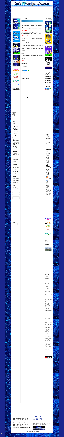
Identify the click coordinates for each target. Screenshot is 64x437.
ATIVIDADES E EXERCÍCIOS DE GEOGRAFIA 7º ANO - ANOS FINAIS (48, 170)
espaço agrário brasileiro (47, 351)
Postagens (14, 223)
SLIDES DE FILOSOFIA (47, 349)
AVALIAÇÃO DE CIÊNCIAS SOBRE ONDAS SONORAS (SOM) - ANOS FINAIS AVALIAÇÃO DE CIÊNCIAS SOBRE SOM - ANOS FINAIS (48, 318)
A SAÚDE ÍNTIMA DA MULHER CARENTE (48, 284)
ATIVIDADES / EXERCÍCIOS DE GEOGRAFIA (16, 146)
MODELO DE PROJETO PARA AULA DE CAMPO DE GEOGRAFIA (16, 175)
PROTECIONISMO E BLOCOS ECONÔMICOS (48, 333)
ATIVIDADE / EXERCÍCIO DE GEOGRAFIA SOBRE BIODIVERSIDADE (16, 164)
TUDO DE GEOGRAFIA (38, 418)
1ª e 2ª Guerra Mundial (47, 278)
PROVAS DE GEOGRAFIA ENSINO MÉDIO (16, 77)
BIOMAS (14, 169)
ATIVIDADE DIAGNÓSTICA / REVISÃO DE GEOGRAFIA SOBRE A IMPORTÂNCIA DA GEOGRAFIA (48, 312)
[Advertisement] (32, 12)
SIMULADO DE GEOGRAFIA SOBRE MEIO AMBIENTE (48, 346)
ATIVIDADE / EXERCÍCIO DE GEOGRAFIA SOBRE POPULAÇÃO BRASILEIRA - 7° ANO (48, 304)
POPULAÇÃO (48, 332)
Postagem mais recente (24, 94)
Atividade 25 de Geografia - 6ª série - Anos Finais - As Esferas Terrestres (48, 183)
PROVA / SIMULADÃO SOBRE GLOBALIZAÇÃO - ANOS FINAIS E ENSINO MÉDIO (48, 338)
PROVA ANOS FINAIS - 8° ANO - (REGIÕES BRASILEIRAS (48, 343)
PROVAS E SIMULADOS (48, 344)
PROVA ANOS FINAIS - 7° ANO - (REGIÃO (16, 178)
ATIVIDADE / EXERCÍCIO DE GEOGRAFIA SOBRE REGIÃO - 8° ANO (48, 306)
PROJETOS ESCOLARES (16, 78)
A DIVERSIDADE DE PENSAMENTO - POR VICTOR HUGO (15, 159)
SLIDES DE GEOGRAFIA (48, 218)
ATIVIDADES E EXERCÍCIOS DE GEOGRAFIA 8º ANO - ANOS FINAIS (16, 151)
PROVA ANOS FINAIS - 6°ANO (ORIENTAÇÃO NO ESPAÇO (48, 340)
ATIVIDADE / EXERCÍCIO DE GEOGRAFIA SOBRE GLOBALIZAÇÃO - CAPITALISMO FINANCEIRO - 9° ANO (48, 292)
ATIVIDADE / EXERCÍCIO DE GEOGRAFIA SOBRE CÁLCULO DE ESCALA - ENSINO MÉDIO (48, 288)
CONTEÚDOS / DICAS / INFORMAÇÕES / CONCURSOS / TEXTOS (48, 167)
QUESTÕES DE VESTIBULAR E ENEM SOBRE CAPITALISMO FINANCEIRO (16, 182)
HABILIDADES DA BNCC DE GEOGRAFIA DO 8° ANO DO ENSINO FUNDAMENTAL (16, 171)
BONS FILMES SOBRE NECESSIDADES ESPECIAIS (48, 324)
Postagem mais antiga (40, 94)
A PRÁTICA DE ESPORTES (47, 283)
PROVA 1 (48, 339)
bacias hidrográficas (15, 188)
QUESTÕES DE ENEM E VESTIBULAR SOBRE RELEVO (48, 345)
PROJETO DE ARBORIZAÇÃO (14, 176)
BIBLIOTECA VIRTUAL (48, 223)
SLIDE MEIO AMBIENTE (47, 348)
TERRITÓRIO (47, 274)
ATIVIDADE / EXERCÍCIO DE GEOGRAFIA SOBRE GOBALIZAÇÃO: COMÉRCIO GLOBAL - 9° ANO (48, 297)
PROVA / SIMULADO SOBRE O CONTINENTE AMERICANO (48, 336)
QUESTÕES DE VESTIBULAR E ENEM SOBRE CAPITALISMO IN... (16, 132)
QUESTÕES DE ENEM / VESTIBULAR (16, 70)
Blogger (39, 431)
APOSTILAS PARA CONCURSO (16, 75)
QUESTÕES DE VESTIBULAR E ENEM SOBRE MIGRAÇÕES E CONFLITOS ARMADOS (16, 184)
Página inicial (32, 94)
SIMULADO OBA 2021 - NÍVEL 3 (48, 347)
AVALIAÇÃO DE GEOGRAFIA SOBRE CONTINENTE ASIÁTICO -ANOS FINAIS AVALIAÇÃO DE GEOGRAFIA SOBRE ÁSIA (16, 166)
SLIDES (14, 186)
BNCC (16, 72)
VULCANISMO (14, 187)
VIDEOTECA (17, 81)
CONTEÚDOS (14, 81)
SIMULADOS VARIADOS (16, 80)
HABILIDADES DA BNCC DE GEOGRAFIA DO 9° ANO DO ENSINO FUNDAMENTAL (48, 330)
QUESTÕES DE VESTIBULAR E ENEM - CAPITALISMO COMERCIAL (16, 134)
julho (13, 123)
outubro (13, 120)
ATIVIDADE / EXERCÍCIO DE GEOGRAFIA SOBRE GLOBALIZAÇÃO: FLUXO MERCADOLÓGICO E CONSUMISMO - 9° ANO (48, 295)
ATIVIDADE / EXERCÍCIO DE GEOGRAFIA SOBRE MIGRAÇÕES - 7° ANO (48, 302)
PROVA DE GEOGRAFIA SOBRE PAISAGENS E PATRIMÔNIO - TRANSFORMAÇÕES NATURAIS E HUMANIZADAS (48, 240)
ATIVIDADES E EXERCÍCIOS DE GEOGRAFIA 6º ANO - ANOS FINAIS (16, 141)
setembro (14, 121)
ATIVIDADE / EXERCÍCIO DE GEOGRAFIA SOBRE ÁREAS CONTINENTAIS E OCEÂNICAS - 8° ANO (48, 310)
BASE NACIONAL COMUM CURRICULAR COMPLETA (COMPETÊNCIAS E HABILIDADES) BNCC (48, 323)
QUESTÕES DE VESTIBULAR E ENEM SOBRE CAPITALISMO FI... (16, 127)
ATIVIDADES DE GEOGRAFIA (16, 74)
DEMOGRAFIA (46, 276)
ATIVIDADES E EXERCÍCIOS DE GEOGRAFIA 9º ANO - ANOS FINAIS (48, 152)
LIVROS (14, 173)
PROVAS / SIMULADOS (15, 180)
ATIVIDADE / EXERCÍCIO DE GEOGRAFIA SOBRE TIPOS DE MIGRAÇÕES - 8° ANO (48, 308)
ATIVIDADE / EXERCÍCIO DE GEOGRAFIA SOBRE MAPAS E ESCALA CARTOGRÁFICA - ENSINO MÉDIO (48, 299)
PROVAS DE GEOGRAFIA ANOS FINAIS (16, 69)
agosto (13, 122)
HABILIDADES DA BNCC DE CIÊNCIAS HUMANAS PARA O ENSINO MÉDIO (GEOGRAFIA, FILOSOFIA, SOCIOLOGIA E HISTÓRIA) (48, 190)
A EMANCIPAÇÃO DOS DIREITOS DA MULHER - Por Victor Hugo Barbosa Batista (48, 281)
